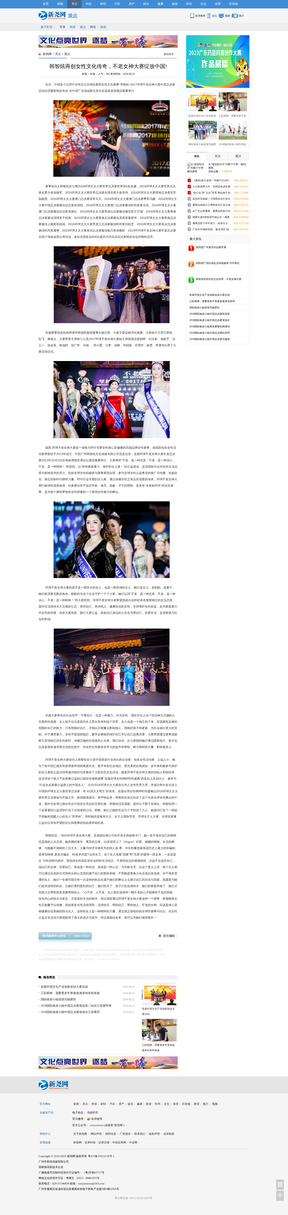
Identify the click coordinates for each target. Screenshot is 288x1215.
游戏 (103, 27)
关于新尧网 (80, 1133)
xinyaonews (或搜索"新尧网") (107, 1125)
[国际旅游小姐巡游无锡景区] (201, 130)
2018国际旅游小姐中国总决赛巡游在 (209, 320)
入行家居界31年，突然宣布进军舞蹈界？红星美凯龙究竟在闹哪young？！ (211, 187)
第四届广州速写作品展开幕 (211, 247)
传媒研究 (92, 1112)
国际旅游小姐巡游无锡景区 (58, 999)
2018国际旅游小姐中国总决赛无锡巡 (209, 339)
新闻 (60, 3)
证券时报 (90, 1142)
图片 (241, 15)
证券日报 (103, 1142)
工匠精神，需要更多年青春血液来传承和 (212, 301)
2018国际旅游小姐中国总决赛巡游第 (209, 313)
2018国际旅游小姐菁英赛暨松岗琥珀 (209, 326)
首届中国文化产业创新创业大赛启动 (64, 986)
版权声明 (154, 1133)
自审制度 (168, 1133)
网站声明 (96, 1133)
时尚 (189, 3)
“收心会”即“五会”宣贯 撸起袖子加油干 (211, 193)
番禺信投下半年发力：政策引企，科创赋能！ (211, 224)
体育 (218, 3)
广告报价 (125, 1133)
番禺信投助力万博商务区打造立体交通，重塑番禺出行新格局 (211, 205)
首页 (46, 3)
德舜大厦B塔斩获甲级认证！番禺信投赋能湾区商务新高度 (211, 218)
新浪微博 (200, 15)
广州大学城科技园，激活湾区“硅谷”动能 (210, 230)
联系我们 (139, 1133)
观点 (83, 27)
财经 (103, 3)
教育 (196, 1103)
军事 (63, 27)
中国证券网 (119, 1142)
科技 (89, 3)
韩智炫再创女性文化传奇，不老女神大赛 (218, 279)
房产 (132, 3)
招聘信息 (110, 1133)
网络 (93, 27)
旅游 (175, 3)
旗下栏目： (48, 27)
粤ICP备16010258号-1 (101, 1156)
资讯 (196, 156)
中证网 (133, 1142)
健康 (160, 3)
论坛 (214, 15)
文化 (203, 3)
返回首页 (169, 54)
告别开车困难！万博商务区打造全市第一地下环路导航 (211, 199)
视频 (227, 15)
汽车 (117, 3)
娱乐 (146, 3)
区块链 (233, 3)
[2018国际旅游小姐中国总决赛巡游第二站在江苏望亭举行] (232, 130)
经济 (73, 27)
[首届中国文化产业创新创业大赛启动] (159, 994)
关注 (74, 3)
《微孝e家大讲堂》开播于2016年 (210, 180)
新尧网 (47, 54)
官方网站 (45, 1103)
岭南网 (77, 1142)
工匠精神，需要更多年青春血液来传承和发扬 (70, 993)
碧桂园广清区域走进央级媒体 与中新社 (218, 263)
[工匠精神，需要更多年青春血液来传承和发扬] (159, 1030)
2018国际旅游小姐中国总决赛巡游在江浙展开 (70, 1012)
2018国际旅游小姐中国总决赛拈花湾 (209, 332)
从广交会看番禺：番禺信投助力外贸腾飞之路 (211, 212)
